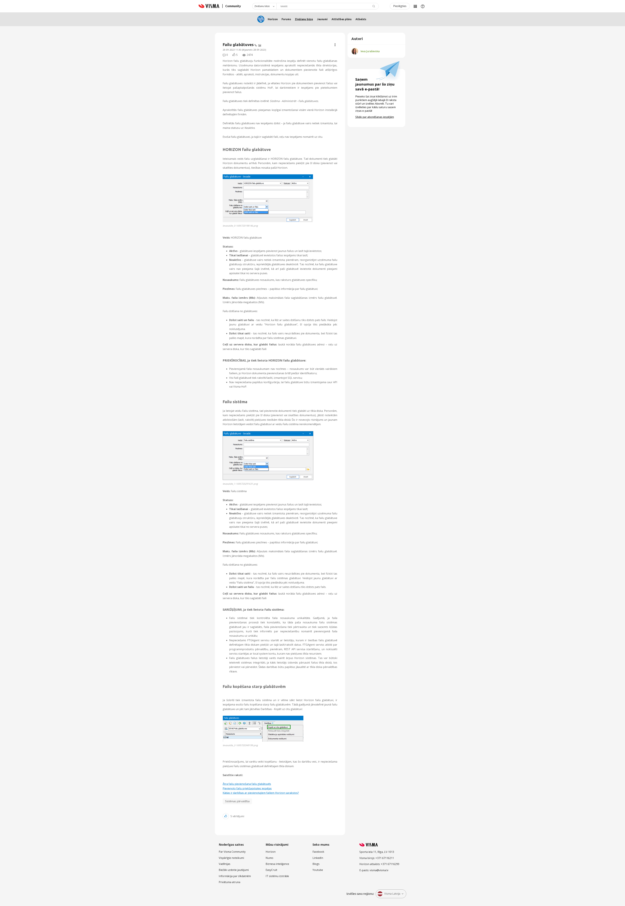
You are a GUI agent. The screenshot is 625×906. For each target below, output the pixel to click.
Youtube (317, 870)
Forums (286, 19)
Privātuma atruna (229, 882)
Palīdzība (422, 6)
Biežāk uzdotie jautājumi (234, 870)
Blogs (315, 864)
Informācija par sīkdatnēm (235, 876)
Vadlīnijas (224, 864)
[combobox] (327, 6)
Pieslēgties (399, 6)
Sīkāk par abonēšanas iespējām (374, 117)
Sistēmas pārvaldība (237, 801)
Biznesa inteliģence (277, 864)
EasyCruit (271, 870)
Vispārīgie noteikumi (231, 858)
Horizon (273, 19)
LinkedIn (317, 858)
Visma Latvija (392, 893)
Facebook (318, 851)
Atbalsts (360, 19)
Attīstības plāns (342, 19)
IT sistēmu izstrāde (277, 876)
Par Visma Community (232, 851)
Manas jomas (415, 6)
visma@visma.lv (379, 870)
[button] (268, 198)
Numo (269, 858)
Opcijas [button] (335, 44)
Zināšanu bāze (304, 19)
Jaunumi (322, 19)
